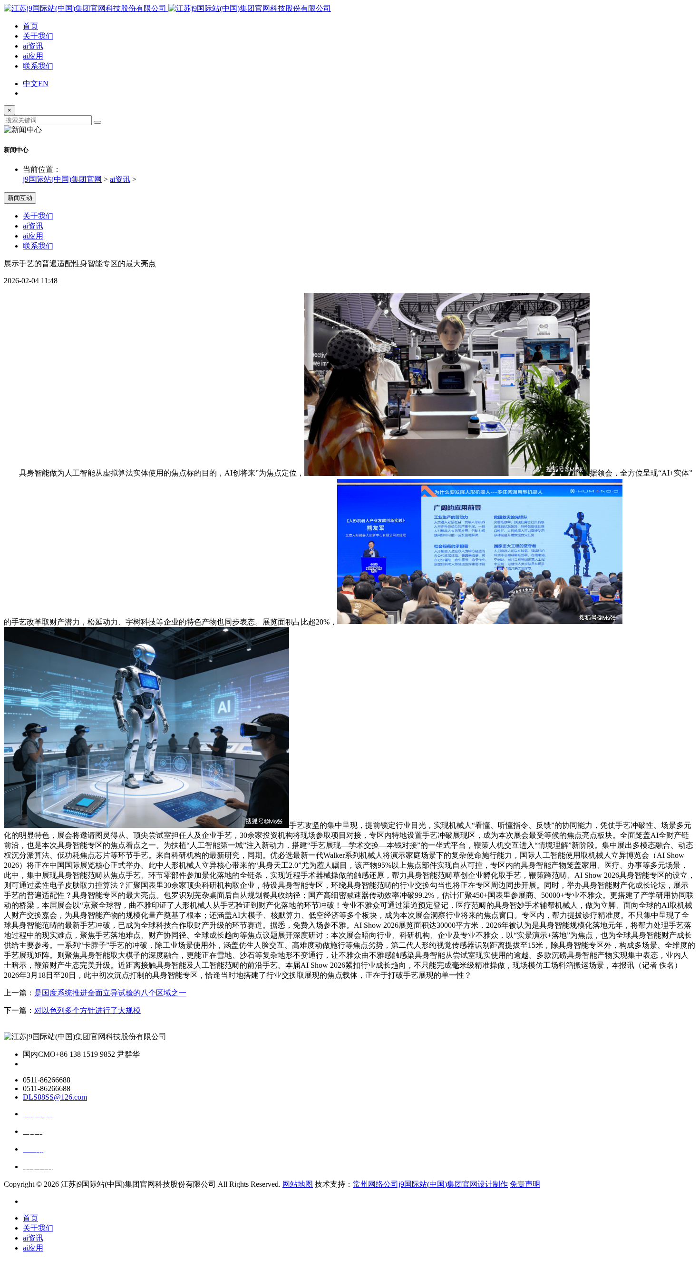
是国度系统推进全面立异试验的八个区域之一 (110, 993)
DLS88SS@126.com (55, 1097)
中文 (30, 83)
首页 (30, 26)
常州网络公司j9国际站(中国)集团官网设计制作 (430, 1184)
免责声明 (525, 1184)
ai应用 (33, 56)
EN (43, 83)
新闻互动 (20, 197)
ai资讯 (33, 46)
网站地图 (297, 1184)
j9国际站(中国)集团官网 (62, 179)
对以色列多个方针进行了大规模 (87, 1010)
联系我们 (38, 66)
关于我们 (38, 36)
